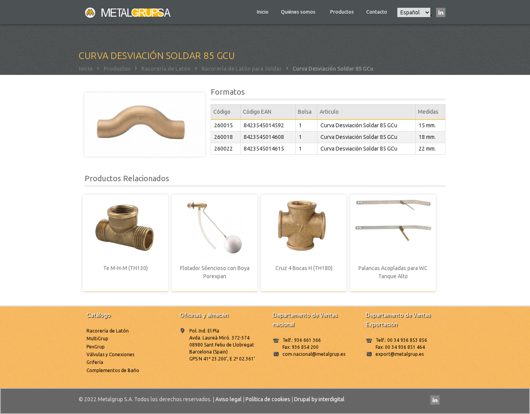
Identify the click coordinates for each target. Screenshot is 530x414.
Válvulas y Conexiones (110, 354)
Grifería (95, 362)
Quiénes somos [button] (299, 11)
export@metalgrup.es (400, 354)
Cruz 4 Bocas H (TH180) (304, 268)
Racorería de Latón (166, 69)
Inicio (262, 11)
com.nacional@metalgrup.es (313, 354)
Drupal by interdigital (319, 399)
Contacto (376, 11)
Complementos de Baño (113, 370)
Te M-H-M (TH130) (125, 268)
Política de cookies (268, 399)
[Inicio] (128, 12)
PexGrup (96, 346)
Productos (342, 11)
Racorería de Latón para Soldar (241, 69)
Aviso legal (228, 399)
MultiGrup (97, 338)
